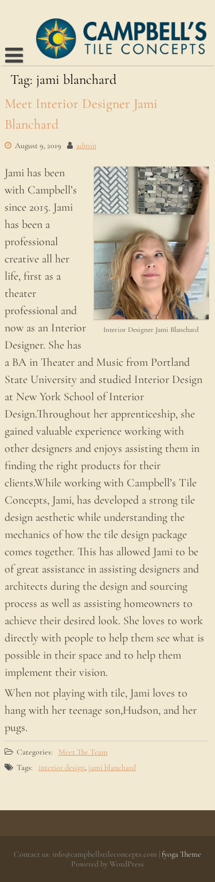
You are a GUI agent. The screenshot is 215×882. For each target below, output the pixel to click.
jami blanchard (112, 767)
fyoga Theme (181, 854)
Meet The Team (83, 752)
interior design (61, 767)
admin (86, 145)
